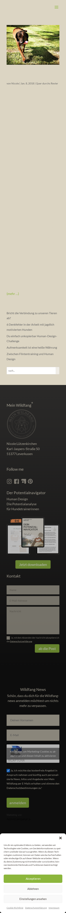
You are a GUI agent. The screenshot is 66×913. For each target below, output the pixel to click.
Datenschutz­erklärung (36, 907)
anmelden (17, 802)
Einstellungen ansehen (33, 898)
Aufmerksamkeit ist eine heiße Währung (32, 347)
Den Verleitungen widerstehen (27, 75)
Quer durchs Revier (47, 83)
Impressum (54, 907)
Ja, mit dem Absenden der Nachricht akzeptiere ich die (33, 639)
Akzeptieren (33, 878)
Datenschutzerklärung (21, 641)
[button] (60, 838)
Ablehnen (33, 888)
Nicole (15, 83)
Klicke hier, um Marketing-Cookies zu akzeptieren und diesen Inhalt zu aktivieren (33, 753)
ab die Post (47, 648)
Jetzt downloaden (33, 564)
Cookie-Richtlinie (15, 907)
